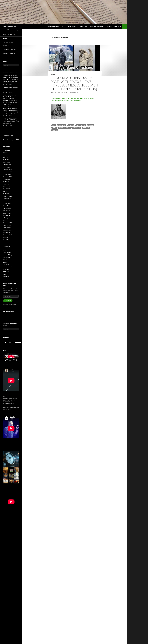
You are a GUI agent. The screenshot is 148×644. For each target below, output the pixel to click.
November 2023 (7, 196)
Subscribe (8, 300)
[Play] (6, 343)
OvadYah (5, 135)
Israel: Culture (6, 257)
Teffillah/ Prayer (7, 272)
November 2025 (7, 172)
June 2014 (6, 239)
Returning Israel (7, 267)
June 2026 (6, 155)
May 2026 (5, 157)
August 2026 (6, 150)
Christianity (62, 125)
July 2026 (5, 152)
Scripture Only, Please (96, 26)
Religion (54, 130)
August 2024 (6, 189)
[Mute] (15, 343)
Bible (53, 125)
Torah (53, 74)
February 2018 (7, 218)
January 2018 (6, 220)
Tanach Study (6, 269)
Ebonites (71, 125)
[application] (11, 343)
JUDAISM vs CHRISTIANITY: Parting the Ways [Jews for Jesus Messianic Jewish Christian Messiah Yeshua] (74, 83)
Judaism (5, 259)
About (63, 26)
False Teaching (81, 125)
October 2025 (7, 174)
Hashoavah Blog (73, 26)
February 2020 (7, 208)
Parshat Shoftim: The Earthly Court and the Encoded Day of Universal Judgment (11, 89)
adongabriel (74, 93)
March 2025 (6, 184)
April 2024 (6, 193)
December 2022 (7, 201)
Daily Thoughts (7, 252)
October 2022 (7, 203)
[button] (11, 459)
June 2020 (6, 206)
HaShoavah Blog (7, 255)
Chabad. (5, 250)
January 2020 (6, 210)
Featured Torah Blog (113, 26)
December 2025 (7, 169)
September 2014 (7, 235)
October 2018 (7, 213)
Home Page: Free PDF (53, 26)
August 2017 (6, 232)
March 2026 (6, 162)
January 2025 (6, 186)
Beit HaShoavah (9, 26)
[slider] (17, 342)
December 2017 (7, 223)
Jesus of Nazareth (64, 127)
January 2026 (6, 167)
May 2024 (5, 191)
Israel (54, 127)
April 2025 (6, 181)
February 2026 (7, 164)
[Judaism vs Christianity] (58, 111)
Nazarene (86, 127)
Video (54, 93)
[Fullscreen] (18, 360)
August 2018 (6, 215)
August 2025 (6, 179)
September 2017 (7, 230)
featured (91, 125)
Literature (5, 262)
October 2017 (7, 227)
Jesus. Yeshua (77, 127)
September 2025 (7, 176)
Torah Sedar (6, 276)
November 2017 (7, 225)
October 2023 (7, 198)
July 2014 (5, 237)
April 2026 (6, 160)
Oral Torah (83, 26)
